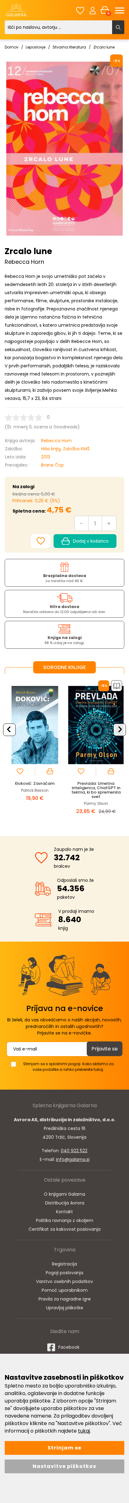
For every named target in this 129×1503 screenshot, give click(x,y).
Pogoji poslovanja (64, 1273)
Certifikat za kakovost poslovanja (64, 1229)
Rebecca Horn (56, 440)
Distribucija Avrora (64, 1203)
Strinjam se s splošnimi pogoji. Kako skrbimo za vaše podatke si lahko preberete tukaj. (68, 1066)
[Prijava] (93, 10)
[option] (34, 750)
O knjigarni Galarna (64, 1194)
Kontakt (64, 1212)
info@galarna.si (73, 1159)
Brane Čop (52, 465)
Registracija (64, 1264)
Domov (11, 47)
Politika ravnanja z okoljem (64, 1220)
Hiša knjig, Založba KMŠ (65, 449)
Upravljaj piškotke (64, 1308)
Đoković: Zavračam (34, 783)
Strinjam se (64, 1447)
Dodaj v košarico (91, 541)
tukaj (84, 1430)
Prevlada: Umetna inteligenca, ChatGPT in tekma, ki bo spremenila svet (95, 790)
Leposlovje (35, 47)
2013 (45, 457)
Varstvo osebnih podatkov (64, 1281)
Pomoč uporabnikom (65, 1290)
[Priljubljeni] (80, 10)
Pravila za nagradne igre (65, 1299)
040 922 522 (74, 1151)
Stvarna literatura (69, 47)
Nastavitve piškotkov (64, 1466)
